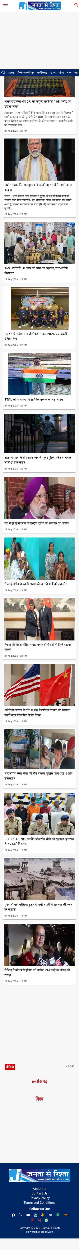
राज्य (53, 72)
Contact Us (39, 1193)
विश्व (61, 72)
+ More (70, 1066)
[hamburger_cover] (5, 5)
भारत (11, 72)
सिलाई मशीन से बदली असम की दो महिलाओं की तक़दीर (35, 584)
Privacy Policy (40, 1198)
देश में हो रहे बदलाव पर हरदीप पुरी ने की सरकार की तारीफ (36, 523)
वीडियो (10, 1067)
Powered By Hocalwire (39, 1231)
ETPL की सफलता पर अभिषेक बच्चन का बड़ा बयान (33, 399)
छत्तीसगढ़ (42, 72)
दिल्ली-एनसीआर (25, 72)
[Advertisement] (39, 40)
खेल (69, 72)
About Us (39, 1189)
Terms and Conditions (39, 1202)
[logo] (40, 5)
